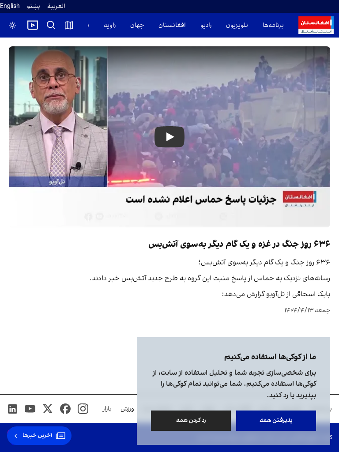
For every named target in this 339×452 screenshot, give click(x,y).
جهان (137, 25)
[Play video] (32, 25)
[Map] (68, 25)
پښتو (33, 6)
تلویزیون (237, 25)
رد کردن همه (191, 420)
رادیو (205, 25)
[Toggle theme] (12, 25)
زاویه (110, 25)
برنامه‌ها (273, 25)
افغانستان (172, 25)
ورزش (127, 409)
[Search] (51, 25)
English (10, 6)
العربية (56, 6)
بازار (107, 409)
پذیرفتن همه (276, 420)
